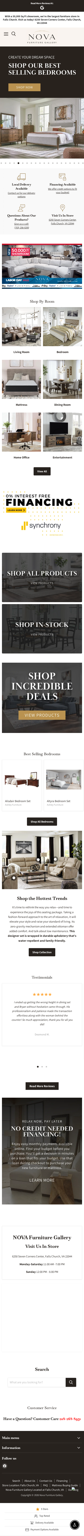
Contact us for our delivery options (21, 194)
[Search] (71, 1382)
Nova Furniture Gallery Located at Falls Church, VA (35, 1489)
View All (42, 471)
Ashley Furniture (13, 804)
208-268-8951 (70, 1418)
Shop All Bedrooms (42, 821)
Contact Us (45, 1481)
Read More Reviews (42, 1086)
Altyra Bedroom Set (58, 801)
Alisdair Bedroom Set (17, 801)
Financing (62, 1481)
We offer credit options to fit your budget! (62, 190)
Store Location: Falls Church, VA (20, 1485)
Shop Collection (42, 952)
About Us (29, 1481)
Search (16, 1481)
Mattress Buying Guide (65, 1485)
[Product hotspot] (55, 859)
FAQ (45, 1485)
